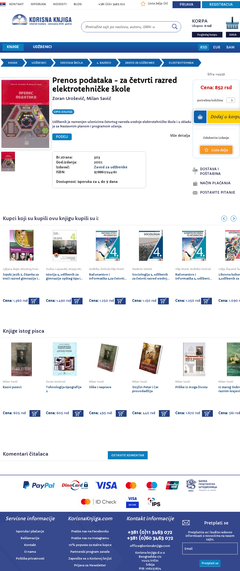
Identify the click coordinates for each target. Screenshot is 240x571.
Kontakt (16, 4)
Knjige (13, 62)
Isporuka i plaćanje (30, 531)
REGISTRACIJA (221, 5)
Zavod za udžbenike (140, 62)
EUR (216, 47)
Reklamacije (30, 538)
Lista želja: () (158, 3)
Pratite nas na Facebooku (90, 531)
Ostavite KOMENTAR (127, 455)
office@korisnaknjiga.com (150, 546)
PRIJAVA (186, 5)
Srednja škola (71, 62)
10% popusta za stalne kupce (90, 545)
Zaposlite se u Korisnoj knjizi (90, 558)
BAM (230, 47)
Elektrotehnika (181, 62)
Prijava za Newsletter (90, 565)
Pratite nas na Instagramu (90, 538)
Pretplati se (210, 563)
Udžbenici (39, 62)
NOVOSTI (60, 4)
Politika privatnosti (30, 558)
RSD (203, 47)
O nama (30, 552)
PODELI (62, 137)
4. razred (104, 62)
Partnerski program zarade (90, 552)
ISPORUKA (38, 4)
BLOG (78, 4)
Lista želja (219, 150)
